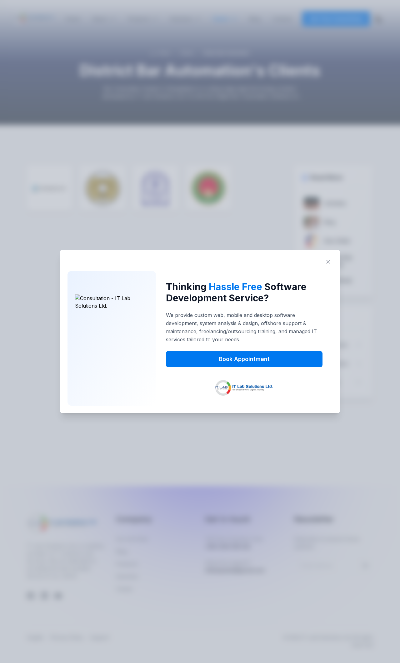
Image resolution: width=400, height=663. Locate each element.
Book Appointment (244, 359)
